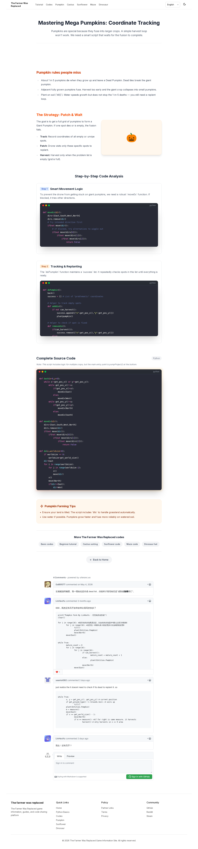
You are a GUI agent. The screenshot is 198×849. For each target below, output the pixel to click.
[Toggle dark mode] (184, 5)
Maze (93, 4)
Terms (104, 812)
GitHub (150, 808)
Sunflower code (112, 544)
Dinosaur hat (150, 544)
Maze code (132, 544)
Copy (151, 211)
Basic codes (47, 544)
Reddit (150, 812)
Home (59, 808)
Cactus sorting (90, 544)
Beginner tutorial (68, 544)
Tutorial (39, 4)
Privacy (104, 816)
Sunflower (82, 4)
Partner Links (107, 808)
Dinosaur (103, 4)
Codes (49, 4)
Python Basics (62, 812)
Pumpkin (59, 4)
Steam (149, 816)
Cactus (70, 4)
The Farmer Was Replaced (19, 4)
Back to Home (99, 559)
